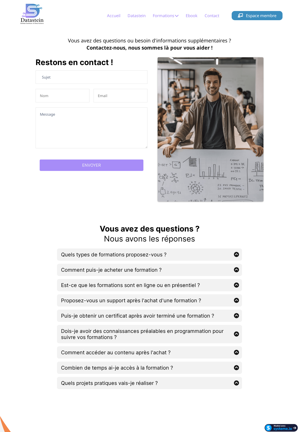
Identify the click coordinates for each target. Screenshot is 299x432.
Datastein (137, 15)
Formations (163, 15)
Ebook (192, 15)
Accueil (113, 15)
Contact (212, 15)
